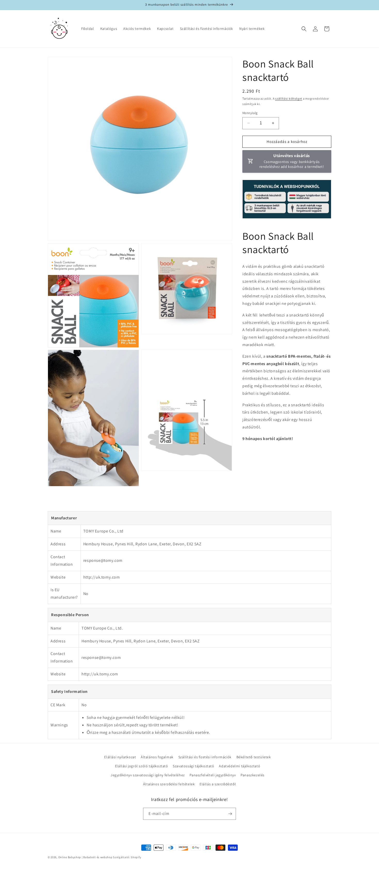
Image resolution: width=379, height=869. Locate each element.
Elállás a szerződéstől (218, 784)
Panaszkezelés (253, 775)
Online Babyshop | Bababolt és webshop (85, 857)
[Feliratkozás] (230, 814)
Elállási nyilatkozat (120, 757)
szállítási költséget (288, 98)
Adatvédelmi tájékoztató (239, 766)
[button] (304, 29)
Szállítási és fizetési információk (205, 757)
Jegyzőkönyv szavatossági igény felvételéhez (148, 775)
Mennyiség (250, 113)
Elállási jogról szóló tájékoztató (141, 766)
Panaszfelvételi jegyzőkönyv (213, 775)
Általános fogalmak (157, 757)
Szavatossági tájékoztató (193, 766)
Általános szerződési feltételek (169, 784)
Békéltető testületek (253, 757)
